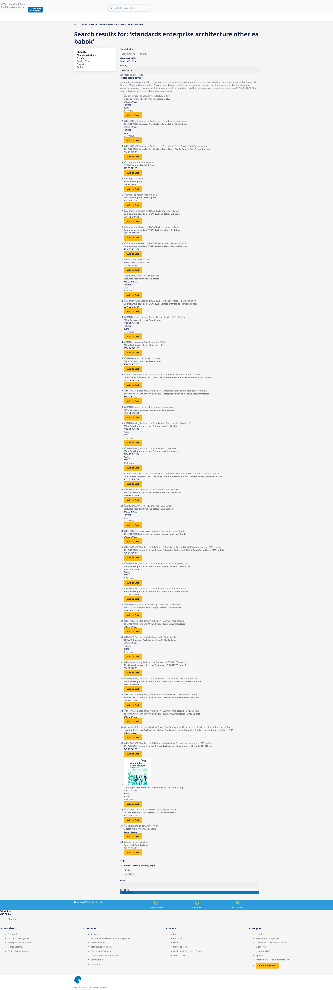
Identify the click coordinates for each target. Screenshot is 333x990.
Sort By (123, 65)
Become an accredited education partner (111, 938)
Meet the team (180, 946)
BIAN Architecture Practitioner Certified (144, 345)
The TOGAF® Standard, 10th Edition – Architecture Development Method (161, 697)
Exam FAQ (261, 946)
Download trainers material (104, 955)
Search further (127, 49)
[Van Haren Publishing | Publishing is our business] (14, 7)
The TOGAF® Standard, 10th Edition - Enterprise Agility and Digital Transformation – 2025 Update (174, 550)
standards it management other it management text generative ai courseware (158, 82)
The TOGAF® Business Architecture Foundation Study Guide (155, 534)
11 (129, 463)
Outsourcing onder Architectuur (140, 828)
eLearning (95, 964)
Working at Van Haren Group (187, 951)
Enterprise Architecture (19, 942)
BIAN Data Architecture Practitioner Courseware (149, 410)
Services (95, 934)
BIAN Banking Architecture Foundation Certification (151, 426)
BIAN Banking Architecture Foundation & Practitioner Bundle (156, 591)
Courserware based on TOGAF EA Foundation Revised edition (155, 246)
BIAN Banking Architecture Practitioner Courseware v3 (152, 492)
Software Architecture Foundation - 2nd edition (148, 508)
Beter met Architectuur (136, 845)
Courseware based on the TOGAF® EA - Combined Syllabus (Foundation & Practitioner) (168, 377)
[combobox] (129, 8)
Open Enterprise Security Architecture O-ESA (147, 98)
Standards (13, 934)
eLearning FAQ (263, 951)
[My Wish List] (323, 7)
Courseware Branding (101, 951)
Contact (177, 934)
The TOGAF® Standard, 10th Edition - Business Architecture (154, 623)
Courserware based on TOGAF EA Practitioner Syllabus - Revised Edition (160, 303)
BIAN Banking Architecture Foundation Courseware (151, 451)
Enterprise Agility (133, 181)
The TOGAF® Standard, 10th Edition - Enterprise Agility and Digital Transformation (166, 393)
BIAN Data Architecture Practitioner (142, 320)
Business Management (19, 938)
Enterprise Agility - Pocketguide (140, 197)
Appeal (259, 955)
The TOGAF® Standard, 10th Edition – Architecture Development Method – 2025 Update (169, 746)
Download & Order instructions (271, 942)
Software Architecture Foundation (141, 278)
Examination (97, 959)
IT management (15, 946)
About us (177, 938)
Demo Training (98, 942)
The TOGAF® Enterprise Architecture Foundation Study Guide (155, 124)
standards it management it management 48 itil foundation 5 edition (163, 88)
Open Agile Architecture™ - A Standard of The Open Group (154, 787)
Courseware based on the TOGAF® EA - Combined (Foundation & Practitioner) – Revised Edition (173, 476)
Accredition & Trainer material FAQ (273, 959)
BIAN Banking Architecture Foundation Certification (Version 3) (157, 566)
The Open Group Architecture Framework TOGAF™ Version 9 (155, 665)
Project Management (18, 951)
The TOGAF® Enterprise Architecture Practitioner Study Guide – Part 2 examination (167, 149)
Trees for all (179, 955)
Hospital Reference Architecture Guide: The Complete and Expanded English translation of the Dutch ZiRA (178, 730)
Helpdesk (260, 934)
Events (176, 942)
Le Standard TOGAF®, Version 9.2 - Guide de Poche (150, 812)
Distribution (10, 919)
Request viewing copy (101, 946)
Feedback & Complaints (267, 938)
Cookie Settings (267, 965)
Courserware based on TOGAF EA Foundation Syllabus (152, 213)
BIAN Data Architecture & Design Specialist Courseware (152, 607)
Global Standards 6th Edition (139, 165)
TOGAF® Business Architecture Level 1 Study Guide (150, 640)
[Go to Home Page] (75, 24)
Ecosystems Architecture (136, 262)
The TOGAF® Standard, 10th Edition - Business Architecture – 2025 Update (162, 713)
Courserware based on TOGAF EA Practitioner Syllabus (152, 230)
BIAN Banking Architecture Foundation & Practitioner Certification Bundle (162, 681)
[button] (166, 914)
